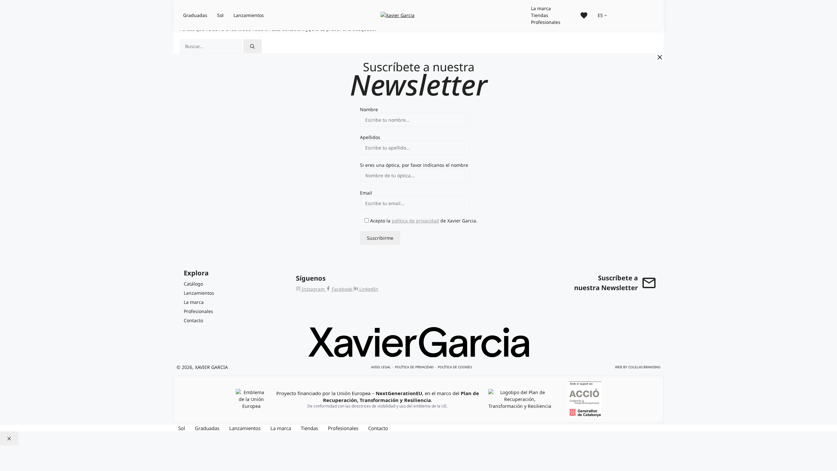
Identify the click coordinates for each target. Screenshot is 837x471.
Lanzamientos (248, 15)
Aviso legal (381, 367)
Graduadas (195, 15)
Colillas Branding (644, 367)
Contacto (378, 428)
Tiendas (539, 15)
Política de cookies (455, 367)
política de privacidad (415, 221)
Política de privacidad (414, 367)
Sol (220, 15)
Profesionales (545, 22)
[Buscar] (252, 46)
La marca (541, 8)
